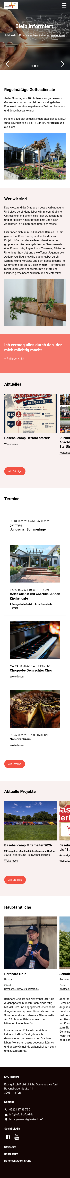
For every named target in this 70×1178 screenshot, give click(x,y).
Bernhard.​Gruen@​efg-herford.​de (21, 989)
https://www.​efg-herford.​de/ (26, 1119)
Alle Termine (14, 764)
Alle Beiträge (14, 471)
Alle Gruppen (15, 879)
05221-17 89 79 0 (19, 1109)
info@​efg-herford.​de (21, 1114)
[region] (35, 427)
